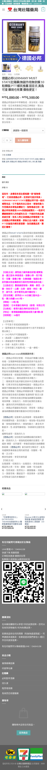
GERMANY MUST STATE (15, 159)
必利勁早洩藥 (8, 678)
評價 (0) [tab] (5, 187)
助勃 (37, 159)
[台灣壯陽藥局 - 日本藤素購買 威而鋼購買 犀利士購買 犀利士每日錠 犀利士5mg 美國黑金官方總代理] (23, 9)
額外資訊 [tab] (5, 182)
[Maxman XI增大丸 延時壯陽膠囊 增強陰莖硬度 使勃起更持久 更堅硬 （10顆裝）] (35, 503)
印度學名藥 (7, 668)
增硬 (41, 159)
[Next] (41, 40)
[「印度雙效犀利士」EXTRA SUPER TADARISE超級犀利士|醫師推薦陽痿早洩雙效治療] (12, 503)
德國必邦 (13, 162)
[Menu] (3, 9)
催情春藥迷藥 (8, 663)
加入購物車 (23, 140)
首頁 (4, 74)
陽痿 (40, 162)
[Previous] (6, 40)
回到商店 (23, 733)
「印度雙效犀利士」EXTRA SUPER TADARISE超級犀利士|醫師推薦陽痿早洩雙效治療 (12, 520)
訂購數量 (5, 130)
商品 (10, 74)
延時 (7, 162)
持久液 (5, 683)
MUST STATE (30, 159)
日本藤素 (25, 766)
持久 (30, 162)
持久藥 (34, 162)
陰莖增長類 (7, 688)
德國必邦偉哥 (22, 162)
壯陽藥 (17, 74)
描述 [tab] (3, 177)
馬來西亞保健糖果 (10, 693)
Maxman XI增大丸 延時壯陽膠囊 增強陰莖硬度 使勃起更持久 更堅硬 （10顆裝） (35, 520)
